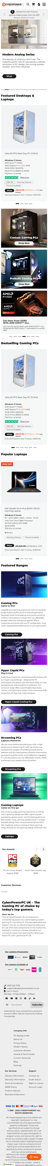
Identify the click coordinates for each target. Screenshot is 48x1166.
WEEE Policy (11, 1087)
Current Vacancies (22, 1058)
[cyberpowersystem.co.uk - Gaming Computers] (13, 4)
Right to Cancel (36, 1083)
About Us (18, 1039)
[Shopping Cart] (33, 4)
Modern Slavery (21, 1047)
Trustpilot (4, 892)
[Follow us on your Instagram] (21, 999)
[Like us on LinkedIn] (34, 999)
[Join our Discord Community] (6, 999)
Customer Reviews (22, 1050)
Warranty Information (15, 1079)
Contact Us (34, 1076)
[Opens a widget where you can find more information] (34, 1157)
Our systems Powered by (16, 952)
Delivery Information (14, 1076)
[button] (28, 4)
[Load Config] (38, 4)
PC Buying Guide (21, 1036)
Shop (9, 190)
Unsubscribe (9, 1016)
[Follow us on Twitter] (16, 999)
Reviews (25, 177)
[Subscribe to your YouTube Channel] (12, 999)
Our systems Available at (16, 964)
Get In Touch (12, 991)
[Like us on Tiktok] (30, 999)
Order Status (35, 1079)
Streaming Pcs (13, 769)
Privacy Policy (20, 1043)
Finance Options (12, 1091)
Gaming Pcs (11, 634)
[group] (24, 51)
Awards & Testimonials (24, 1054)
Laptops (9, 836)
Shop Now (24, 243)
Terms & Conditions (14, 1083)
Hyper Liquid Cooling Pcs (18, 701)
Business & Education (15, 1094)
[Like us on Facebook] (25, 999)
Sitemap (17, 1065)
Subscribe (37, 1005)
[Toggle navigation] (44, 4)
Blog (16, 1062)
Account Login (35, 1087)
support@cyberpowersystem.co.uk (23, 988)
